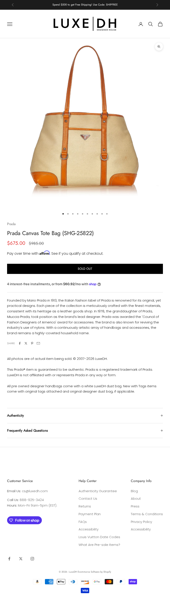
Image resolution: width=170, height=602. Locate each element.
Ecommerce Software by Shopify (94, 572)
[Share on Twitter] (26, 343)
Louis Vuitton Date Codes (99, 537)
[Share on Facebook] (19, 343)
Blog (134, 491)
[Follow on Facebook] (9, 558)
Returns (85, 506)
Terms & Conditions (147, 514)
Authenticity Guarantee (98, 491)
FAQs (83, 521)
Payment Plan (90, 514)
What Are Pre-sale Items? (99, 544)
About (136, 498)
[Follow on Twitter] (21, 558)
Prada (11, 223)
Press (135, 506)
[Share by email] (38, 343)
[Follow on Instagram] (32, 558)
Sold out (85, 268)
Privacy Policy (141, 521)
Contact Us (88, 498)
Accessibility (89, 529)
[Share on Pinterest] (32, 343)
